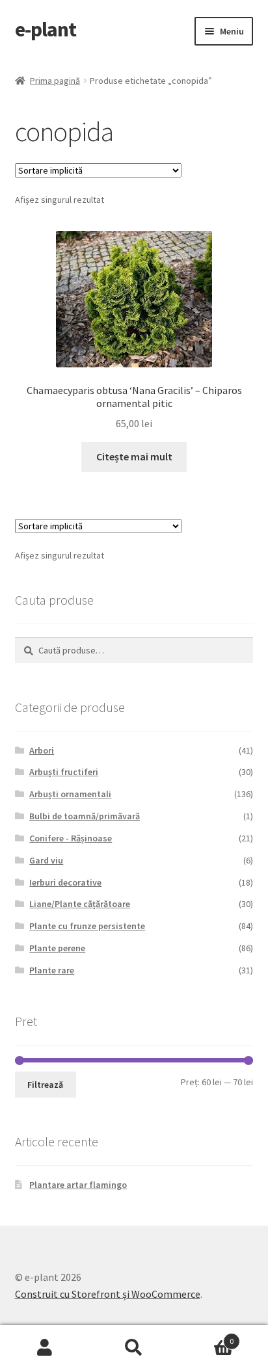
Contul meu (44, 1348)
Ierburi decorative (65, 882)
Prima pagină (55, 80)
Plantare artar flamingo (78, 1185)
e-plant (45, 29)
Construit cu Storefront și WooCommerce (107, 1293)
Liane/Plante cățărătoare (79, 904)
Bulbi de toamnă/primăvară (84, 816)
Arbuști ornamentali (70, 794)
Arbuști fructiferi (63, 772)
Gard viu (46, 860)
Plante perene (57, 948)
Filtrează (45, 1084)
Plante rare (51, 970)
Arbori (41, 750)
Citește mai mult (134, 456)
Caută (133, 1348)
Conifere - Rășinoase (70, 838)
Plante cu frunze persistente (87, 926)
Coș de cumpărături (206, 1336)
